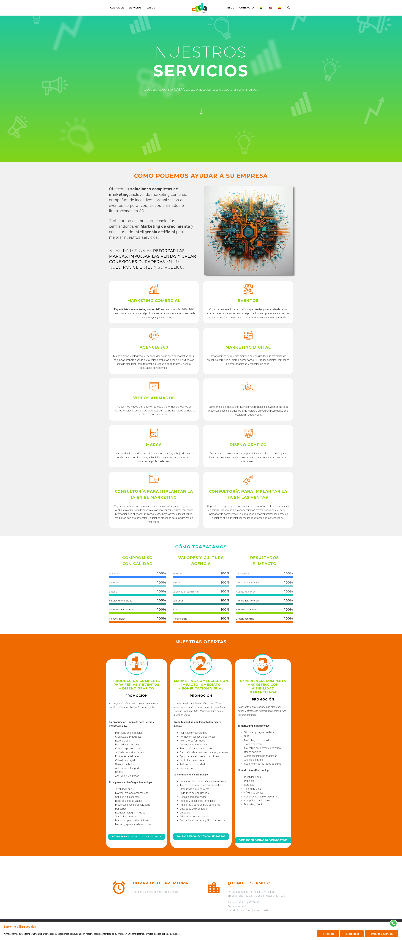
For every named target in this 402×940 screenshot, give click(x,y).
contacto (246, 7)
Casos (151, 7)
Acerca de (117, 7)
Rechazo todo (352, 934)
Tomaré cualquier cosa (381, 934)
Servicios (135, 7)
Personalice (328, 934)
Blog (230, 7)
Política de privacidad (191, 934)
